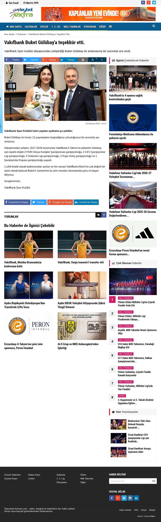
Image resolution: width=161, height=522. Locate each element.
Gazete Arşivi (10, 478)
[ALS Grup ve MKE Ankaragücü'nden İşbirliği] (82, 326)
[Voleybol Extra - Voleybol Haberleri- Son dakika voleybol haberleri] (21, 13)
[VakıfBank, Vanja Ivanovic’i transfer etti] (82, 244)
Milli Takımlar (86, 478)
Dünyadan (62, 482)
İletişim (152, 510)
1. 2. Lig (61, 478)
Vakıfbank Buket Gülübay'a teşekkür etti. (49, 34)
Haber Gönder (125, 510)
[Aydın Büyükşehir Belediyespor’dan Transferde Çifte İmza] (28, 285)
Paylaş (15, 59)
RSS (136, 510)
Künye (144, 510)
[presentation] (98, 215)
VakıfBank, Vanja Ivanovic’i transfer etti (81, 262)
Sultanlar (21, 34)
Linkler (31, 478)
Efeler (83, 475)
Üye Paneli (14, 2)
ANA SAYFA (15, 26)
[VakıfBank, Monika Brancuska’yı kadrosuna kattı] (28, 244)
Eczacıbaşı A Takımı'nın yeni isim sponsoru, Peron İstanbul (23, 346)
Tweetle (34, 59)
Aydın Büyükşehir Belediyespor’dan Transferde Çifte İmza (24, 305)
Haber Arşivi (34, 475)
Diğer (83, 482)
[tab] (98, 215)
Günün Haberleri (12, 475)
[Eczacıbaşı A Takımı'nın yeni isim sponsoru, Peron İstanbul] (28, 326)
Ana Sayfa (9, 34)
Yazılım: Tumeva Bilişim (146, 516)
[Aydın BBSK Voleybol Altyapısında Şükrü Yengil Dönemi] (82, 285)
